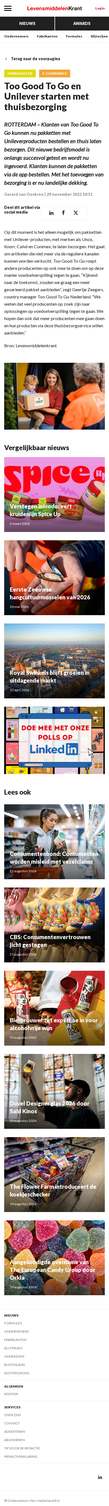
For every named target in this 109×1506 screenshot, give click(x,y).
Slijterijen (99, 36)
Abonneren (14, 1440)
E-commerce (54, 73)
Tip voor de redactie (22, 1448)
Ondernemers (16, 36)
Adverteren (14, 1431)
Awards (82, 23)
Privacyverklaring (20, 1456)
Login (100, 8)
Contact (12, 1423)
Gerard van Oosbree (24, 194)
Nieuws (27, 23)
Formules (74, 36)
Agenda (11, 1394)
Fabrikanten (47, 36)
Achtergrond (16, 1373)
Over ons (12, 1415)
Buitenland (14, 1365)
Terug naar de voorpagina (35, 58)
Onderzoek (14, 1356)
